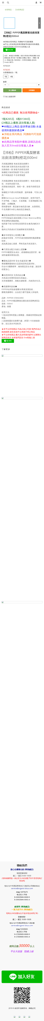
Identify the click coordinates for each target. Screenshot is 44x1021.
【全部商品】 (20, 9)
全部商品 (8, 9)
